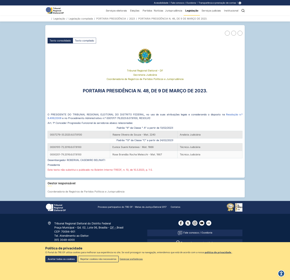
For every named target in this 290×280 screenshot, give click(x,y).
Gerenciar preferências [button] (131, 259)
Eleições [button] (134, 10)
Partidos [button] (147, 10)
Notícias (158, 10)
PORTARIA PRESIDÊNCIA (111, 18)
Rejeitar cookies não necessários (98, 259)
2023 (132, 18)
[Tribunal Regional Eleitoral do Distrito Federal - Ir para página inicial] (54, 10)
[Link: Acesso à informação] (239, 3)
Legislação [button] (191, 10)
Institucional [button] (231, 10)
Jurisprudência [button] (173, 10)
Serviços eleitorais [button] (116, 10)
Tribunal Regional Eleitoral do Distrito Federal (82, 223)
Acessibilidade (161, 3)
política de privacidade (218, 252)
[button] (243, 11)
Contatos (175, 207)
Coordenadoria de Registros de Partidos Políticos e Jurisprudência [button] (86, 191)
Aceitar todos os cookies (61, 259)
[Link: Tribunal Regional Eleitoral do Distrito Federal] (55, 207)
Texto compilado (84, 40)
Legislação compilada (81, 18)
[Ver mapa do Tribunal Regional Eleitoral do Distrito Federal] (51, 223)
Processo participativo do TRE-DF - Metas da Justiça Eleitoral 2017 (132, 207)
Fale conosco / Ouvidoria (183, 3)
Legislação (59, 18)
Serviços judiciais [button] (211, 10)
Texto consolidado (60, 40)
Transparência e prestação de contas (217, 3)
